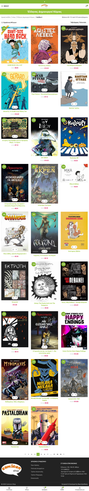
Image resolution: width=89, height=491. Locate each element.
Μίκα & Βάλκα (74, 184)
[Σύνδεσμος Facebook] (44, 2)
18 (57, 454)
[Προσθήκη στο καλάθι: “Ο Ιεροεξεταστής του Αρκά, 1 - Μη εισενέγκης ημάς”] (42, 347)
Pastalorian (15, 447)
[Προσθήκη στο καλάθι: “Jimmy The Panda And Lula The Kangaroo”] (42, 299)
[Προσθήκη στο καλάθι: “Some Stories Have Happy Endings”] (72, 347)
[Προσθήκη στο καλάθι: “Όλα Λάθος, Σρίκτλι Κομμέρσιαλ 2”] (13, 249)
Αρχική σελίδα (5, 17)
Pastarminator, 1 (44, 447)
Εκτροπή (15, 302)
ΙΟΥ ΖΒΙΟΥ (44, 157)
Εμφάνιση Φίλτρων (10, 22)
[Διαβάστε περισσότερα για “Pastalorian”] (13, 442)
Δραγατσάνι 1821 (74, 399)
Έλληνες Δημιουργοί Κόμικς (25, 17)
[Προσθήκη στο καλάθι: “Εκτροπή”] (13, 297)
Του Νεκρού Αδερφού (74, 65)
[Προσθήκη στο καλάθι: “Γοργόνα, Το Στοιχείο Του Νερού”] (42, 251)
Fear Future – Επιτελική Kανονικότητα (44, 94)
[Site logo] (44, 6)
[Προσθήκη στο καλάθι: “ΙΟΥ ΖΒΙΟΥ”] (42, 153)
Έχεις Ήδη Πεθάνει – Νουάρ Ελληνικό (74, 302)
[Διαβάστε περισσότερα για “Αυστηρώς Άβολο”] (72, 247)
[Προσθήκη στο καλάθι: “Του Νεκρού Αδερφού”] (72, 61)
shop (13, 17)
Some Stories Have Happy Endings (74, 351)
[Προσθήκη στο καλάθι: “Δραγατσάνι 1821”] (72, 394)
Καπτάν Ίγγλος (74, 108)
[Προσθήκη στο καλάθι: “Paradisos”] (13, 344)
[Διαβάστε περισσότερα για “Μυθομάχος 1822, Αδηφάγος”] (13, 397)
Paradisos (15, 349)
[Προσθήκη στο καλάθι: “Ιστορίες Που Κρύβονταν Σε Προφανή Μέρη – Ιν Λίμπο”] (13, 136)
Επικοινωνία (35, 478)
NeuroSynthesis (83, 484)
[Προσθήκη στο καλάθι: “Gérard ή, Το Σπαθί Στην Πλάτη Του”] (13, 107)
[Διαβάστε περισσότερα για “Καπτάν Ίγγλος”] (72, 103)
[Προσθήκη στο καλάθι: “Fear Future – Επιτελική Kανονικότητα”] (42, 90)
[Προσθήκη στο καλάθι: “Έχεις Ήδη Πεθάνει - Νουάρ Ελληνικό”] (72, 298)
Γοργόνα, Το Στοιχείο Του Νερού (44, 255)
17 (54, 454)
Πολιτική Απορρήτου (37, 468)
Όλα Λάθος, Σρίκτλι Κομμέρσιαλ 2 (14, 253)
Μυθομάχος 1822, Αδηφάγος (14, 402)
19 (60, 454)
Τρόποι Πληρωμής (36, 475)
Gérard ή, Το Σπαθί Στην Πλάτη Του (15, 111)
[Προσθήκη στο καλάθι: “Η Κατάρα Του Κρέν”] (42, 201)
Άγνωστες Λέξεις (44, 65)
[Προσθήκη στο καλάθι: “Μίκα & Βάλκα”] (72, 179)
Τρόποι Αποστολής (37, 471)
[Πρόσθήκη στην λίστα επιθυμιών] (16, 61)
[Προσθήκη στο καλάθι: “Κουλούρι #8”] (72, 153)
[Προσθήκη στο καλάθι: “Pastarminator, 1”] (42, 442)
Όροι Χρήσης (35, 465)
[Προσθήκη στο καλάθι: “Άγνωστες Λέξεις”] (42, 61)
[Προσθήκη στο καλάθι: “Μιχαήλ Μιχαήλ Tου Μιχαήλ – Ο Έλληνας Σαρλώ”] (42, 394)
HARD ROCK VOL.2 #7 (15, 65)
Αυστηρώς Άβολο (74, 251)
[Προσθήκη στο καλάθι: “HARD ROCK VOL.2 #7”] (13, 61)
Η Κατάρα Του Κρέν (44, 205)
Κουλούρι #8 (74, 158)
